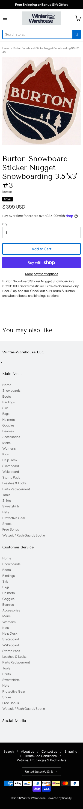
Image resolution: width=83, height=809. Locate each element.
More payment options (41, 274)
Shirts (6, 500)
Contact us (49, 751)
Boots (6, 396)
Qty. (5, 224)
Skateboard (10, 466)
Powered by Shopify (59, 798)
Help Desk (9, 460)
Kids (5, 454)
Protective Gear (13, 518)
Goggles (8, 425)
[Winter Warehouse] (41, 18)
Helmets (8, 420)
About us (27, 751)
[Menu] (10, 18)
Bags (5, 414)
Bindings (8, 402)
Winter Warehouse (33, 798)
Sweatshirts (11, 506)
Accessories (11, 437)
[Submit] (76, 34)
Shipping (71, 751)
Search (8, 751)
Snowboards (11, 390)
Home (5, 48)
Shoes (7, 524)
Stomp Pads (11, 477)
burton (7, 191)
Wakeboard (10, 472)
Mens (6, 443)
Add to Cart (41, 249)
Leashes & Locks (14, 483)
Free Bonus (10, 529)
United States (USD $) (39, 771)
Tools (6, 495)
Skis (5, 408)
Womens (9, 448)
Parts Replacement (16, 489)
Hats (5, 512)
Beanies (8, 431)
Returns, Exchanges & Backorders (41, 760)
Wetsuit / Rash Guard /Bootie (23, 535)
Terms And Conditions (40, 756)
